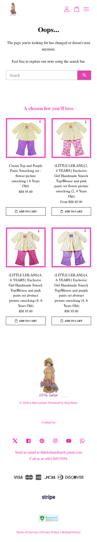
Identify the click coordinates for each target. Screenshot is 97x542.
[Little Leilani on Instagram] (55, 443)
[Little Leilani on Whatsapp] (82, 443)
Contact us (48, 422)
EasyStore (71, 403)
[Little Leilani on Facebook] (28, 443)
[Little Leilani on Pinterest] (42, 443)
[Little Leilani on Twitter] (15, 443)
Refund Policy (71, 532)
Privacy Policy (50, 532)
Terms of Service (27, 532)
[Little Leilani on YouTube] (68, 443)
